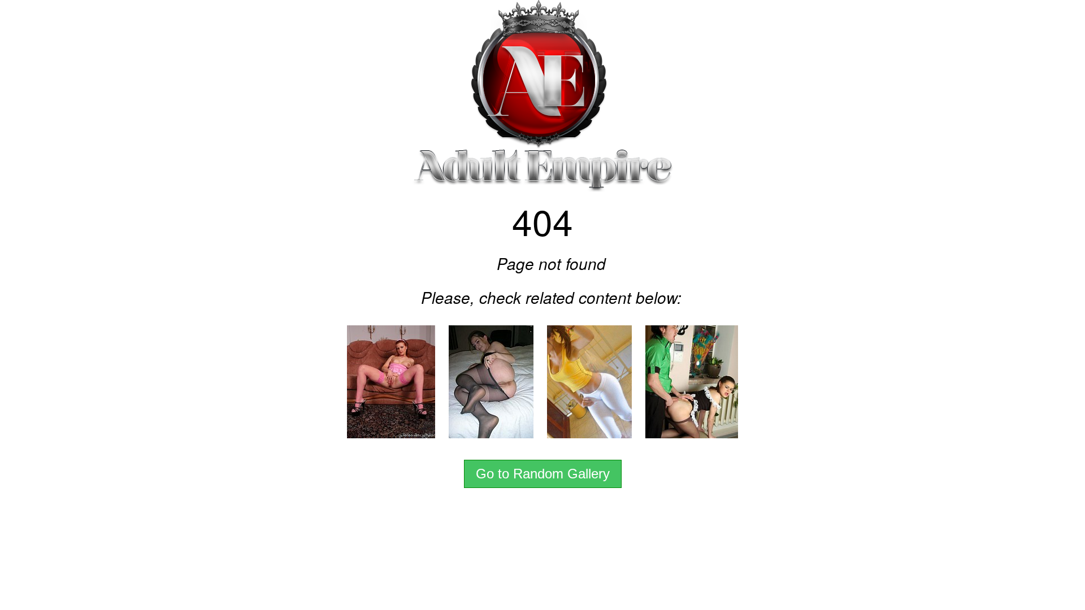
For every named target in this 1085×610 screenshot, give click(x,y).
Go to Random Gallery (543, 473)
